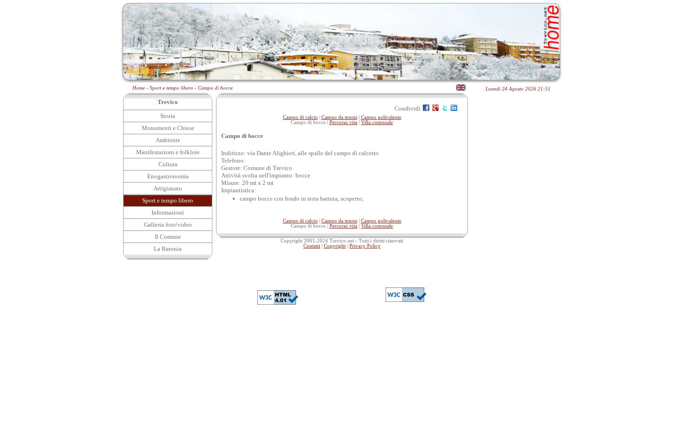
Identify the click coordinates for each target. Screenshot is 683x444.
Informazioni (167, 212)
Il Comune (168, 236)
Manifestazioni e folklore (168, 152)
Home (138, 88)
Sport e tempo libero (167, 200)
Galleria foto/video (168, 224)
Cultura (167, 164)
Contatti (311, 245)
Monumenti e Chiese (168, 127)
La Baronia (168, 248)
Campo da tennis (339, 117)
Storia (167, 115)
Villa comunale (377, 122)
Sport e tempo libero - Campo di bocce (191, 88)
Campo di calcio (300, 117)
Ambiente (168, 140)
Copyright (335, 245)
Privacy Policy (365, 245)
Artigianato (167, 188)
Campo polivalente (381, 117)
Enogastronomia (168, 176)
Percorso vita (343, 122)
